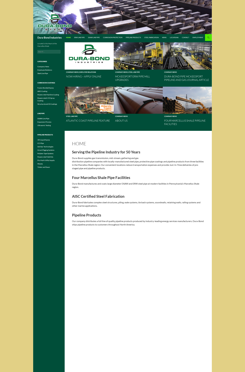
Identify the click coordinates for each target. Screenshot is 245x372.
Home (68, 37)
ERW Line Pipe (79, 37)
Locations (174, 37)
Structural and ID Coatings (47, 104)
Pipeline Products (133, 37)
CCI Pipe (40, 143)
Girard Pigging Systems (45, 150)
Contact (185, 37)
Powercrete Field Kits (45, 157)
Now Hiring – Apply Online (83, 76)
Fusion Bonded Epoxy (45, 88)
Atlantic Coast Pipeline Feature (88, 120)
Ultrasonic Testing (44, 125)
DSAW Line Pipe (94, 37)
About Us (121, 120)
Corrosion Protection (112, 37)
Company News (72, 72)
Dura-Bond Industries (49, 37)
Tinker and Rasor (43, 167)
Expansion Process (44, 122)
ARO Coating (42, 91)
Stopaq (40, 164)
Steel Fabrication (151, 37)
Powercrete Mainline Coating (48, 95)
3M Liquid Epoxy (43, 140)
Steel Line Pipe (134, 72)
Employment (198, 37)
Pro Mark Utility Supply (46, 160)
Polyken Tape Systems (45, 153)
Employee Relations (87, 72)
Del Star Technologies (45, 147)
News (164, 37)
